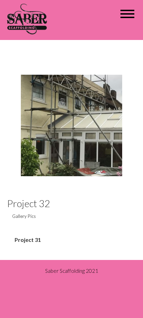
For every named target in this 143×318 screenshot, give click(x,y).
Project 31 (28, 239)
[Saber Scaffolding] (29, 18)
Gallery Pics (24, 216)
